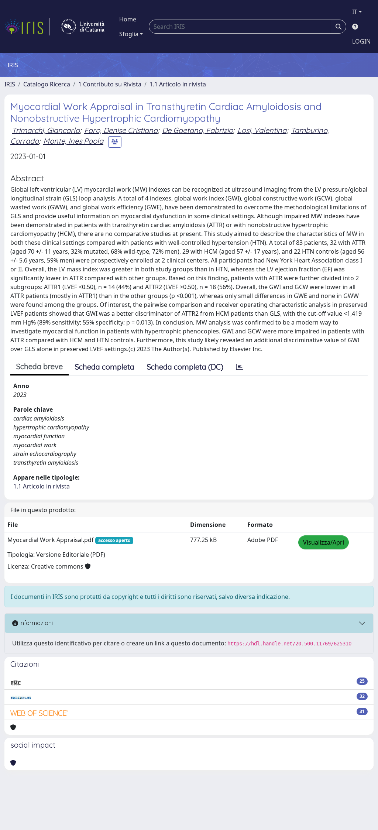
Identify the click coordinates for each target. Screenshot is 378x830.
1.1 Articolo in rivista (178, 84)
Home (127, 19)
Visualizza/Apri (323, 542)
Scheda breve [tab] (39, 366)
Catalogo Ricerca (46, 84)
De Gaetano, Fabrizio (197, 130)
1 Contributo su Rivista (109, 84)
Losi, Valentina (261, 130)
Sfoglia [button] (128, 34)
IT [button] (354, 12)
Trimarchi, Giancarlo (46, 130)
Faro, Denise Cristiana (121, 130)
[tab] (240, 367)
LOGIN (361, 41)
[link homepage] (26, 26)
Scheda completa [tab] (104, 366)
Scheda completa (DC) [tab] (185, 366)
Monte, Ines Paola (73, 140)
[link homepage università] (82, 26)
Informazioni (35, 623)
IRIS (9, 84)
